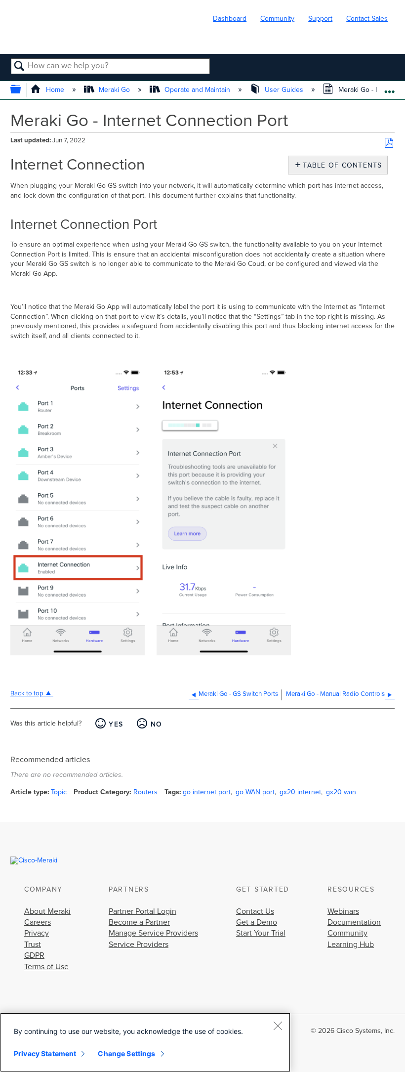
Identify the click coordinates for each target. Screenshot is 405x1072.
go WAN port (255, 792)
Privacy (36, 933)
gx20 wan (341, 792)
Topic (59, 792)
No (156, 724)
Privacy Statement (45, 1053)
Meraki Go (114, 90)
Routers (145, 792)
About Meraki (47, 911)
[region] (145, 1042)
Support (320, 18)
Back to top (26, 693)
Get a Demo (256, 922)
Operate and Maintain (197, 90)
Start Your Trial (260, 933)
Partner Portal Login (142, 911)
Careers (37, 922)
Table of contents (340, 165)
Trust (32, 944)
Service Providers (138, 944)
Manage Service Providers (153, 933)
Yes (116, 724)
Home (55, 90)
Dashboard (229, 18)
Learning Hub (350, 944)
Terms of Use (46, 967)
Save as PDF (389, 143)
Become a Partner (139, 922)
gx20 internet (300, 792)
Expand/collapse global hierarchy (22, 90)
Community (277, 18)
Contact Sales (367, 18)
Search (19, 66)
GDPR (34, 955)
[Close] (278, 1025)
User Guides (284, 90)
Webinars (343, 911)
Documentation (354, 922)
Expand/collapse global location (389, 87)
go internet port (207, 792)
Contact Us (255, 911)
